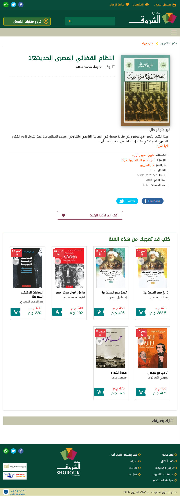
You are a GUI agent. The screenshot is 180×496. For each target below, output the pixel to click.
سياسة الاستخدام (163, 480)
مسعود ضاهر (119, 377)
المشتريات (138, 4)
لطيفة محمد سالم (89, 67)
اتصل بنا (132, 474)
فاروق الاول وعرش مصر (70, 292)
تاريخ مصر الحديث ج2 (114, 292)
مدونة (133, 461)
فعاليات (133, 467)
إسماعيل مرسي (159, 297)
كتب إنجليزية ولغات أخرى (123, 454)
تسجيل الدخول (162, 4)
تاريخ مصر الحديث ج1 (155, 292)
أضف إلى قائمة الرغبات (104, 215)
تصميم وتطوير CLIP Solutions (17, 492)
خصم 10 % (142, 253)
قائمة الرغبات (116, 4)
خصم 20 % (58, 253)
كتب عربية (147, 43)
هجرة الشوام (119, 372)
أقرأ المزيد (162, 146)
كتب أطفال (167, 461)
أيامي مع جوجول (158, 372)
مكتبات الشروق (169, 43)
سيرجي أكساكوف (158, 377)
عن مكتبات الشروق (163, 474)
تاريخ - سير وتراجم (143, 155)
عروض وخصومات (164, 467)
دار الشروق (147, 165)
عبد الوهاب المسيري (31, 301)
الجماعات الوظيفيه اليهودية (32, 294)
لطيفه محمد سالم (74, 297)
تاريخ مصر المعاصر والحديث (138, 160)
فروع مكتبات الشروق (27, 22)
